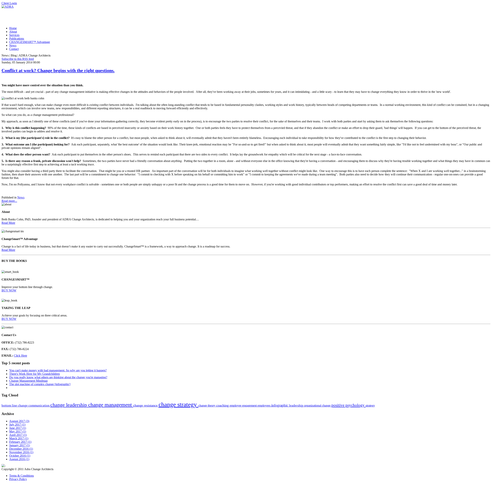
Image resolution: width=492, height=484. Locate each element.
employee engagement (244, 405)
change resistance (146, 405)
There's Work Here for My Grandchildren (34, 373)
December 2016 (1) (21, 448)
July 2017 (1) (17, 424)
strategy (370, 405)
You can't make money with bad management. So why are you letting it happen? (58, 370)
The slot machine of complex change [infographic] (39, 384)
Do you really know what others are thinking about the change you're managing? (58, 377)
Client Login (9, 3)
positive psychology (348, 405)
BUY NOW (9, 290)
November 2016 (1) (21, 452)
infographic (280, 405)
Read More (8, 222)
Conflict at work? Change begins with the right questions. (58, 70)
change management (110, 405)
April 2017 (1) (18, 435)
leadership (296, 405)
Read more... (9, 201)
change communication (34, 405)
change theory (207, 405)
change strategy (178, 404)
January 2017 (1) (19, 445)
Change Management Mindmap (28, 380)
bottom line (10, 405)
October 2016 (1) (19, 455)
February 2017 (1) (20, 441)
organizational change (317, 405)
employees (264, 405)
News (20, 197)
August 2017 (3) (19, 421)
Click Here (20, 355)
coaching (223, 405)
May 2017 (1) (17, 431)
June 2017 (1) (17, 428)
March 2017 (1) (18, 438)
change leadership (69, 405)
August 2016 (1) (19, 459)
